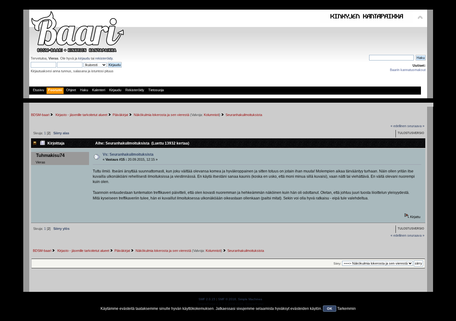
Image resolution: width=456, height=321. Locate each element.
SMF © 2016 (227, 299)
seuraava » (415, 126)
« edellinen (398, 126)
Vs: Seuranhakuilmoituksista (128, 154)
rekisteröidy (104, 58)
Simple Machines (250, 299)
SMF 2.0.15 (207, 299)
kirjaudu (84, 58)
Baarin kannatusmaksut (408, 70)
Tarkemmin (346, 308)
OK (329, 308)
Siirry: (337, 263)
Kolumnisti (211, 115)
